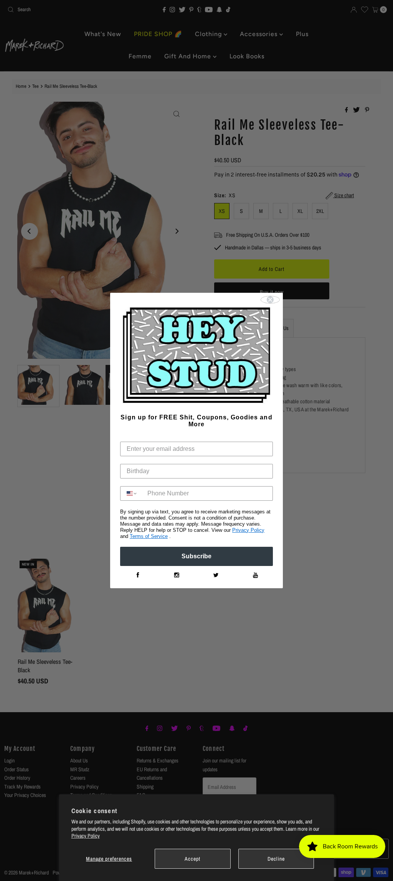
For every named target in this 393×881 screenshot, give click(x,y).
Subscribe (196, 556)
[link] (137, 575)
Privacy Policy (85, 835)
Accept (192, 858)
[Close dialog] (270, 300)
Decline (276, 858)
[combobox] (132, 493)
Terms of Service (149, 536)
